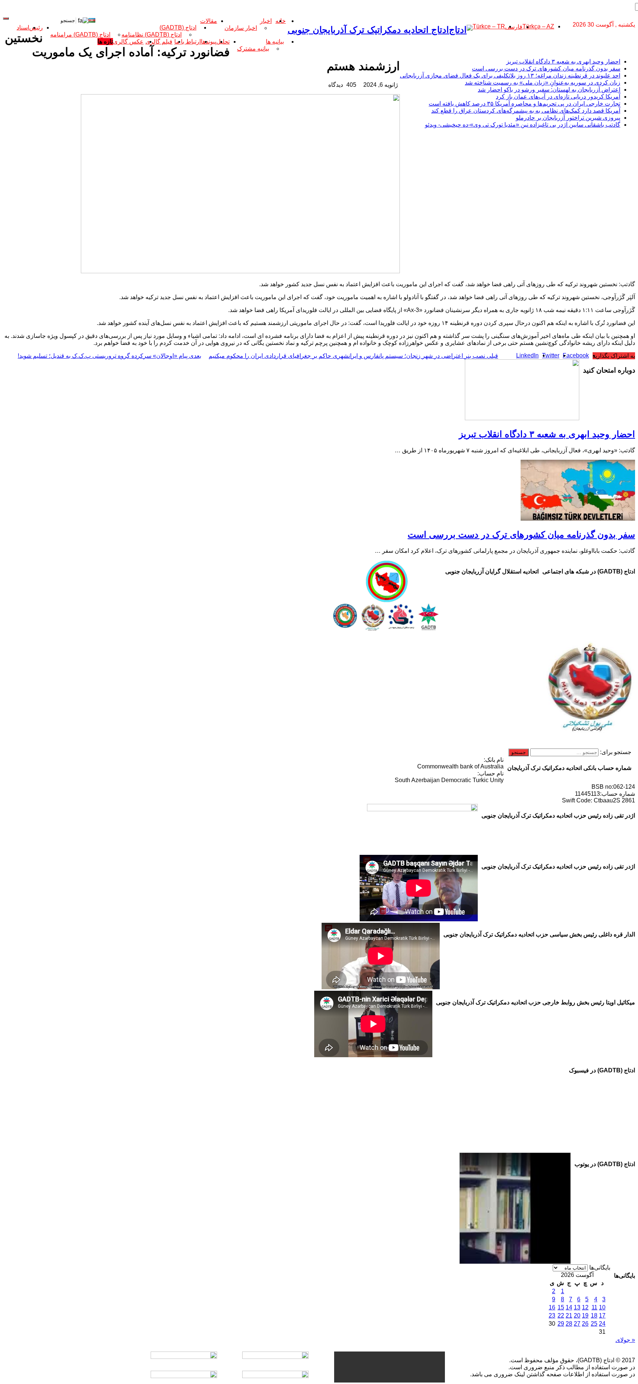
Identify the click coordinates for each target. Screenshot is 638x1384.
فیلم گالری (158, 41)
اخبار (266, 21)
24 (602, 1323)
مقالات (208, 21)
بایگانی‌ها (599, 1267)
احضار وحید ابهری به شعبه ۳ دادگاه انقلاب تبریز (563, 61)
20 (577, 1315)
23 (552, 1315)
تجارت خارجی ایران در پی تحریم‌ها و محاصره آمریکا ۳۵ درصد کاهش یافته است (524, 103)
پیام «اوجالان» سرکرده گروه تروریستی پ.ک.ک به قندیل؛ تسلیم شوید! (109, 356)
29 (561, 1323)
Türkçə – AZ (538, 26)
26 (585, 1323)
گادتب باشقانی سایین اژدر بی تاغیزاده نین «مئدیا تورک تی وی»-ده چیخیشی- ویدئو (522, 124)
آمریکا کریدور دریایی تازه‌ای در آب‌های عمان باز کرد (558, 96)
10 (602, 1307)
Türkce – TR (489, 26)
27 (577, 1323)
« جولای (625, 1340)
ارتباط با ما (187, 41)
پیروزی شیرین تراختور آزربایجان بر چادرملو (568, 117)
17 (602, 1315)
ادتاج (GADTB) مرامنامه (80, 34)
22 (561, 1315)
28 (569, 1323)
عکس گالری (128, 41)
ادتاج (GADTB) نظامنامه (151, 34)
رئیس (36, 27)
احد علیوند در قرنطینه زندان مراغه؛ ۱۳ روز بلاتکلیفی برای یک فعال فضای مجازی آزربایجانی (510, 75)
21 (569, 1315)
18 (594, 1315)
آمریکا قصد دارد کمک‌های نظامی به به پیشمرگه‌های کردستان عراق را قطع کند (525, 110)
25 (594, 1323)
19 (585, 1315)
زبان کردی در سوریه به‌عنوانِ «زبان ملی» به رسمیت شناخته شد (542, 82)
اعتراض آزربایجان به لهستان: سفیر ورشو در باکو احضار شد (549, 89)
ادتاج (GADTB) (178, 27)
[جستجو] (6, 18)
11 (594, 1307)
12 (585, 1307)
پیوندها (208, 41)
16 (552, 1307)
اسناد (23, 27)
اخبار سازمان (240, 28)
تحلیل (223, 41)
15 (561, 1307)
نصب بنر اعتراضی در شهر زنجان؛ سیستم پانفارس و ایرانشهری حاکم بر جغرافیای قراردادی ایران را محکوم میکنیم (353, 356)
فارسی (513, 27)
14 (569, 1307)
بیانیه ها (275, 41)
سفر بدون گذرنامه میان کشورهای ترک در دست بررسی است (546, 68)
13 (577, 1307)
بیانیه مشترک (253, 48)
